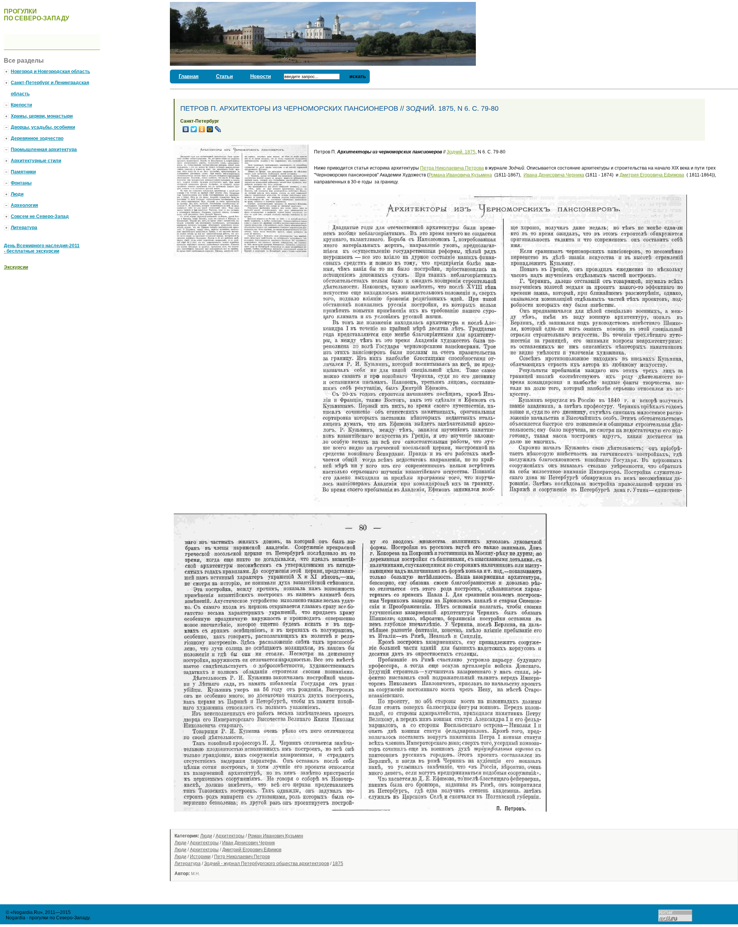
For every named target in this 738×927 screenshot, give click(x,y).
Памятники (23, 172)
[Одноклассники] (202, 129)
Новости (260, 76)
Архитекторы (230, 836)
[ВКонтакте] (186, 129)
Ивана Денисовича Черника (554, 175)
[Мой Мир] (210, 129)
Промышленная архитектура (44, 149)
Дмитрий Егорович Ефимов (251, 849)
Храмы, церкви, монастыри (42, 116)
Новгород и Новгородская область (50, 71)
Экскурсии (16, 267)
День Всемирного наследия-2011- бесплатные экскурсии (42, 248)
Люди (206, 836)
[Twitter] (194, 129)
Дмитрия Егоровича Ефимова (652, 175)
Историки (200, 856)
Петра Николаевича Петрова (452, 168)
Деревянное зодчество (37, 138)
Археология (24, 205)
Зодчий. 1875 (461, 152)
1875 (337, 863)
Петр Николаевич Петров (242, 856)
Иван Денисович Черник (248, 842)
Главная (189, 76)
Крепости (21, 105)
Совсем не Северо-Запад (40, 216)
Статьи (224, 76)
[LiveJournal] (218, 129)
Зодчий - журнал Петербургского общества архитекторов (266, 863)
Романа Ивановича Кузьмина (460, 175)
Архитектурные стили (36, 160)
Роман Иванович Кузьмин (275, 836)
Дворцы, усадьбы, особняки (43, 127)
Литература (188, 863)
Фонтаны (21, 183)
